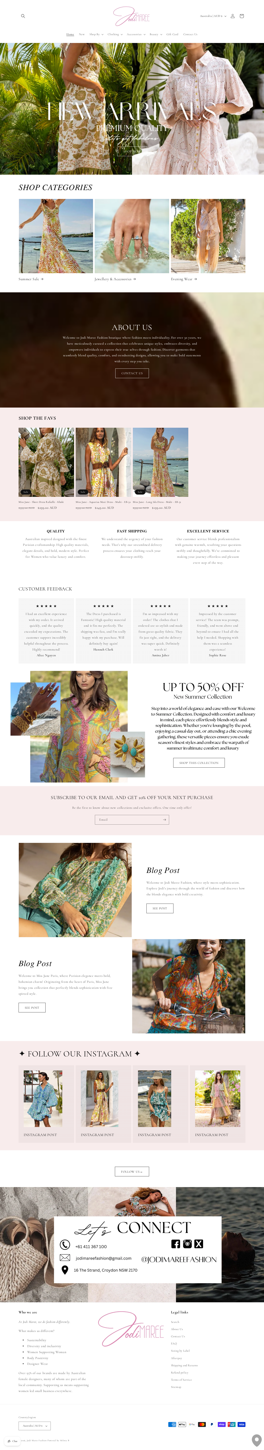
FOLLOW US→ (132, 1171)
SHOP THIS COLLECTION (199, 763)
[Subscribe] (164, 820)
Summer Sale (29, 279)
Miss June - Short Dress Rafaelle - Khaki (41, 502)
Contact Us (178, 1336)
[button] (23, 16)
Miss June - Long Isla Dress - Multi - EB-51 (157, 502)
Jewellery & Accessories (113, 279)
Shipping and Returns (184, 1365)
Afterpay (176, 1358)
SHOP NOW (132, 151)
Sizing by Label (180, 1350)
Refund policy (180, 1372)
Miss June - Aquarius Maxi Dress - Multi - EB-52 (103, 502)
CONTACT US (132, 373)
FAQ (174, 1343)
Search (175, 1322)
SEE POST (160, 908)
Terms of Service (181, 1379)
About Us (177, 1329)
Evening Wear (182, 279)
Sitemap (176, 1387)
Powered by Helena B (58, 1440)
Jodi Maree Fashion (37, 1440)
